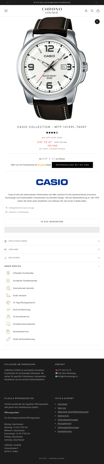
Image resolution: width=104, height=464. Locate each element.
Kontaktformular (65, 431)
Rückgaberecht (64, 423)
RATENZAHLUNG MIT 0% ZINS (72, 165)
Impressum (62, 404)
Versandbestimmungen (68, 419)
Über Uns (62, 408)
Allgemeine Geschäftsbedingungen (73, 412)
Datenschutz (63, 416)
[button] (52, 132)
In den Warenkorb (52, 222)
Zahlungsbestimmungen (68, 427)
